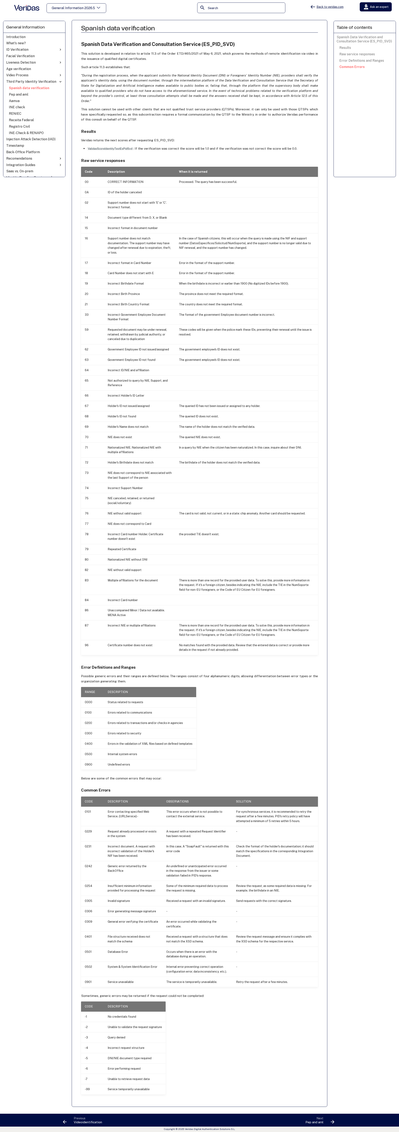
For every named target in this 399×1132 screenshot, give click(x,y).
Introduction (16, 37)
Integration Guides (20, 165)
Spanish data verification (29, 88)
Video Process (17, 75)
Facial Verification (20, 56)
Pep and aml (18, 94)
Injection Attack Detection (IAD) (30, 139)
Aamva (14, 101)
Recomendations (19, 158)
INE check (17, 107)
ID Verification (17, 50)
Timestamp (15, 146)
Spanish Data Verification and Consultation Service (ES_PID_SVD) (364, 39)
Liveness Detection (21, 62)
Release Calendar (377, 16)
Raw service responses (357, 54)
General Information (25, 27)
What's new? (16, 43)
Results (345, 48)
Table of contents (354, 28)
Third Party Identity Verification (31, 82)
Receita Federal (21, 120)
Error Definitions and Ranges (361, 61)
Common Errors (352, 67)
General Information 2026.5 (73, 8)
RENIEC (15, 114)
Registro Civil (19, 126)
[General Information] (26, 7)
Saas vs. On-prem (19, 171)
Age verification (18, 69)
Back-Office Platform (23, 152)
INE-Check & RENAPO (26, 133)
